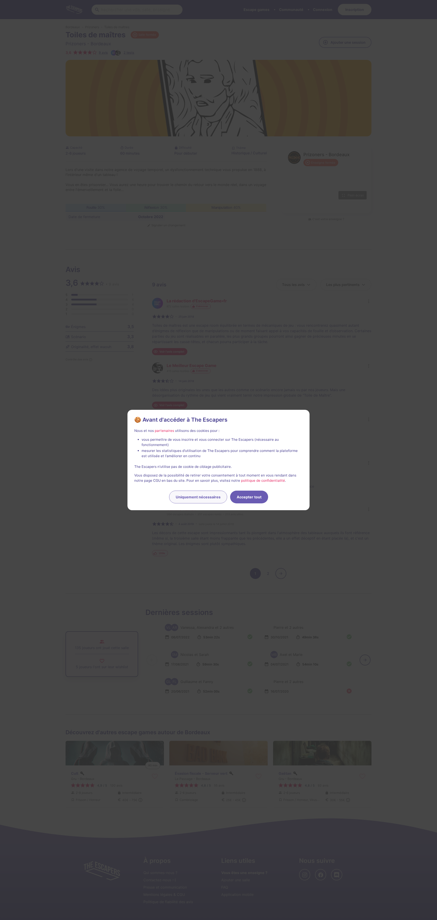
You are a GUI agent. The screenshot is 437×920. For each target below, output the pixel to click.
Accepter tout (249, 497)
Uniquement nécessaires (198, 497)
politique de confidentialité (263, 480)
